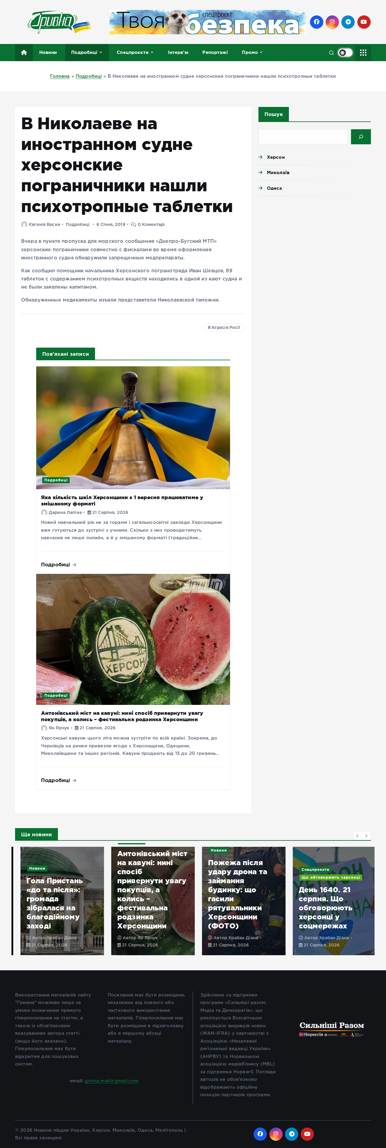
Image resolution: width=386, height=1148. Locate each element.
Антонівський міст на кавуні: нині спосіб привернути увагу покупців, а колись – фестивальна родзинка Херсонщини (122, 716)
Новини (48, 52)
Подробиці (84, 52)
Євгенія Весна (44, 225)
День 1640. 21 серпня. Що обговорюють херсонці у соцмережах (320, 908)
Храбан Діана (56, 938)
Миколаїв (278, 172)
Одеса (274, 188)
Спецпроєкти (133, 52)
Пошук (273, 114)
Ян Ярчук (59, 728)
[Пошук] (361, 136)
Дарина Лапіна (65, 513)
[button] (357, 835)
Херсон (276, 157)
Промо (250, 52)
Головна (60, 76)
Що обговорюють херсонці (325, 877)
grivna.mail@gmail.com (111, 1081)
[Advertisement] (314, 247)
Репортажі (215, 52)
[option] (57, 901)
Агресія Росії (225, 328)
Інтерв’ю (178, 52)
